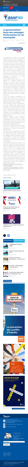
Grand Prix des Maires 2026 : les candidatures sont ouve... (11, 207)
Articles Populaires (19, 240)
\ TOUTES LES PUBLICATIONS (18, 408)
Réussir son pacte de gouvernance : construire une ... (17, 259)
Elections (19, 40)
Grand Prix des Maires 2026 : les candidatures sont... (16, 273)
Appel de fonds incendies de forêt (12, 190)
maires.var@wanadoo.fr (11, 426)
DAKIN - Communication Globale (12, 464)
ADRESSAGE (14, 4)
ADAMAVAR (7, 4)
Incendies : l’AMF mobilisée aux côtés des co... (16, 266)
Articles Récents (8, 240)
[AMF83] (13, 20)
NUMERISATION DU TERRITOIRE (11, 5)
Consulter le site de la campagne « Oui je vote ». (13, 167)
